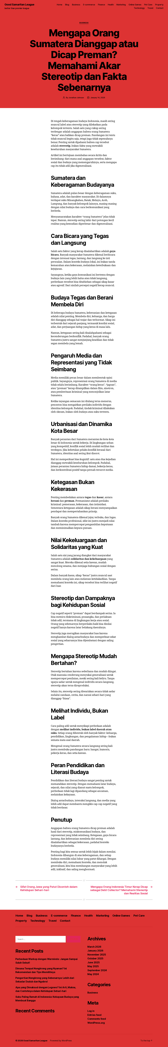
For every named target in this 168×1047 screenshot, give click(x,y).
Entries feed (94, 1015)
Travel (150, 8)
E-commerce (89, 4)
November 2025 (96, 954)
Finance (101, 4)
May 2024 (93, 974)
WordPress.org (96, 1022)
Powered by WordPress (61, 1040)
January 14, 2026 (97, 97)
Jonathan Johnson (76, 97)
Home (59, 4)
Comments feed (96, 1018)
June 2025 (93, 962)
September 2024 (97, 970)
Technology (139, 8)
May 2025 (93, 966)
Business (76, 4)
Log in (90, 1011)
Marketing (121, 4)
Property (159, 4)
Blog (67, 4)
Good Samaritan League (19, 4)
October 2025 (95, 958)
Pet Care (148, 4)
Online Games (135, 4)
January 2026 (95, 950)
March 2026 (94, 946)
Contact (159, 8)
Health (111, 4)
